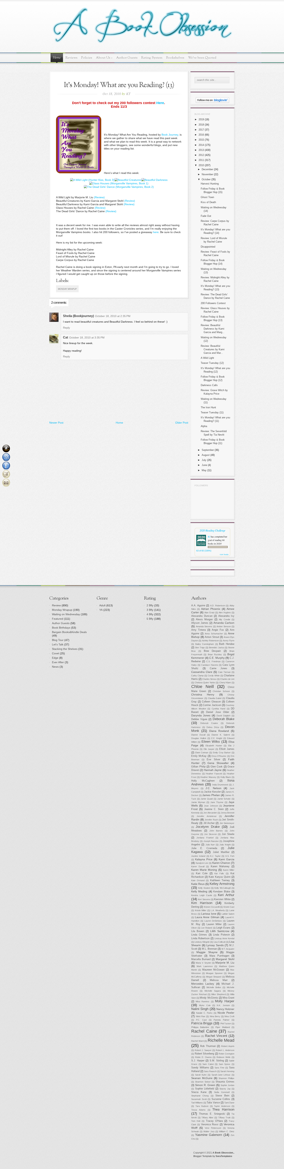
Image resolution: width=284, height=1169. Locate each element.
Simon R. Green (205, 1085)
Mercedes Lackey (202, 983)
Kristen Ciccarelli (211, 907)
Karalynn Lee (202, 863)
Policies (86, 58)
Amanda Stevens (204, 626)
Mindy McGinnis (209, 997)
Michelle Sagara (213, 991)
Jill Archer (209, 823)
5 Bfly (150, 618)
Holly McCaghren (203, 780)
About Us (104, 58)
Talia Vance (213, 1102)
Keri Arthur (226, 895)
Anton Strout (212, 637)
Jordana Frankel (204, 838)
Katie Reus (198, 883)
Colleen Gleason (211, 701)
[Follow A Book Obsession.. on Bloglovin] (212, 102)
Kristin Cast (229, 907)
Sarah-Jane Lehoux (221, 1075)
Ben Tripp (200, 647)
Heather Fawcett (214, 773)
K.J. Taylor (215, 856)
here (156, 232)
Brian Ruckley (215, 654)
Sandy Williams (200, 1067)
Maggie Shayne (207, 952)
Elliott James (226, 749)
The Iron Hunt (208, 407)
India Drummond (220, 785)
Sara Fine (219, 1067)
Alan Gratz (209, 612)
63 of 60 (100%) (203, 550)
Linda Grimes (199, 934)
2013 (201, 150)
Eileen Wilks (211, 741)
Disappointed (208, 246)
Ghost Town (207, 197)
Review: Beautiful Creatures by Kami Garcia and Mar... (212, 349)
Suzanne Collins (221, 1099)
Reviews (71, 58)
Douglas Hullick (198, 738)
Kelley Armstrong (222, 884)
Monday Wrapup (67, 289)
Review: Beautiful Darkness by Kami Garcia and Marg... (212, 329)
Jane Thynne (216, 802)
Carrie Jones (218, 668)
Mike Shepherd (218, 994)
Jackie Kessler (212, 791)
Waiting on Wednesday (66, 614)
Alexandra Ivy (226, 616)
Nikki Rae (200, 1016)
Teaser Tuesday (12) (212, 362)
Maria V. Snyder (203, 963)
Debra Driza (213, 727)
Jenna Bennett (227, 813)
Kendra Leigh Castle (201, 895)
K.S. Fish (229, 856)
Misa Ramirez (202, 1001)
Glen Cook (217, 766)
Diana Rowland (219, 730)
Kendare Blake (221, 891)
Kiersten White (222, 899)
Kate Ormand (198, 880)
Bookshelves (175, 58)
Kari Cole (201, 873)
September (208, 450)
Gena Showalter (218, 763)
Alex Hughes (225, 612)
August (206, 455)
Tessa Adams (198, 1110)
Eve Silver (213, 759)
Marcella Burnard (201, 959)
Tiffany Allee (207, 1117)
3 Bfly (150, 609)
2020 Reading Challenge (212, 530)
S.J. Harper (197, 1060)
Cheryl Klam (225, 682)
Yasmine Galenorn (208, 1135)
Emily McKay (199, 756)
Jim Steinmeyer (227, 823)
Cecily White (214, 675)
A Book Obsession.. (223, 1152)
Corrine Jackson (212, 705)
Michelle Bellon (214, 987)
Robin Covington (226, 1054)
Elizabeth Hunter (214, 745)
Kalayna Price (204, 859)
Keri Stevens (204, 899)
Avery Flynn (228, 640)
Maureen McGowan (213, 969)
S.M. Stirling (217, 1060)
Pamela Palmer (221, 1020)
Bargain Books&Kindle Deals (69, 632)
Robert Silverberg (204, 1053)
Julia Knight (224, 844)
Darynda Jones (200, 715)
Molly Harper (224, 1001)
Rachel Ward (197, 1041)
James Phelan (211, 795)
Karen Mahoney (220, 866)
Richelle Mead (221, 1040)
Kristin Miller (201, 910)
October (206, 179)
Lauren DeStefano (213, 921)
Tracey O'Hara (214, 1121)
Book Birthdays (61, 627)
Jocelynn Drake (207, 827)
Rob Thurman (208, 1046)
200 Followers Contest (213, 303)
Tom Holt (195, 1121)
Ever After (58, 662)
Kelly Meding (199, 891)
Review (56, 605)
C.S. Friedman (213, 661)
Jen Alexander (210, 813)
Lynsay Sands (215, 945)
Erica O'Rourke (219, 756)
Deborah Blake (224, 719)
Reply (66, 327)
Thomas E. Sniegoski (212, 1114)
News (55, 666)
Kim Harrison (201, 903)
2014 (201, 145)
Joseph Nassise (211, 841)
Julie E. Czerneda (204, 848)
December (207, 169)
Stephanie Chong (200, 1096)
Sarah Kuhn (201, 1075)
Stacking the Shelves (64, 648)
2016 (201, 134)
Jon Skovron (210, 834)
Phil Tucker (225, 1023)
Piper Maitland (222, 1027)
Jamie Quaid (207, 799)
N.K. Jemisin (223, 1005)
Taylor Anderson (222, 1106)
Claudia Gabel (215, 698)
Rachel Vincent (216, 1036)
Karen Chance (221, 862)
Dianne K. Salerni (221, 735)
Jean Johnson (211, 806)
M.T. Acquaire (228, 949)
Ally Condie (224, 619)
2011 (201, 160)
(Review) (99, 197)
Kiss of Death (208, 202)
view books (224, 554)
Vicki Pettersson (213, 1128)
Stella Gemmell (222, 1092)
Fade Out (206, 215)
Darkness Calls (209, 385)
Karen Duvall (197, 866)
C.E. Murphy (216, 657)
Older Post (181, 422)
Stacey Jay (225, 1089)
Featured (57, 618)
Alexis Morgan (204, 619)
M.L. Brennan (209, 949)
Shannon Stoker (203, 1082)
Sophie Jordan (227, 1085)
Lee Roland (206, 928)
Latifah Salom (228, 914)
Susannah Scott (199, 1099)
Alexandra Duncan (202, 616)
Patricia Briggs (202, 1023)
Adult (102, 605)
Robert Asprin (227, 1046)
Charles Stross (209, 679)
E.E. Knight (216, 738)
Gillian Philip (198, 766)
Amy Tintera (198, 630)
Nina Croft (229, 1016)
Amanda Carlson (223, 622)
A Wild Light (207, 357)
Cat (65, 337)
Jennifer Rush (211, 820)
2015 (201, 139)
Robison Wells (223, 1057)
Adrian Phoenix (210, 608)
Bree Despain (212, 651)
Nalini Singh (199, 1009)
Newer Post (56, 422)
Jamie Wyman (198, 802)
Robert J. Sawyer (203, 1050)
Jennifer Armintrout (206, 816)
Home (57, 58)
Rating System (151, 58)
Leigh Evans (223, 927)
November (207, 174)
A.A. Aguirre (198, 605)
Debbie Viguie (199, 719)
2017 (201, 129)
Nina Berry (215, 1016)
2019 (201, 119)
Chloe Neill (202, 686)
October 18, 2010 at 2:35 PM (112, 316)
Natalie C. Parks (204, 1013)
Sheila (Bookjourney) (78, 316)
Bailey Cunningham (204, 644)
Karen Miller (228, 870)
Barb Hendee (226, 644)
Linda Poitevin (221, 934)
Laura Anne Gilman (207, 917)
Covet (55, 653)
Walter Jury (209, 1131)
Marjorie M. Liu (224, 962)
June (204, 465)
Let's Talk (57, 644)
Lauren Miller (214, 924)
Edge (55, 657)
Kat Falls (219, 873)
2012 (201, 155)
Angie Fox (218, 630)
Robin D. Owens (203, 1057)
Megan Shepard (213, 977)
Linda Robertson (200, 938)
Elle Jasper (209, 749)
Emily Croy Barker (222, 752)
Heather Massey (208, 777)
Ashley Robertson (210, 640)
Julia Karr (210, 844)
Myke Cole (204, 1005)
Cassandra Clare (201, 671)
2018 (201, 124)
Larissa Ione (208, 913)
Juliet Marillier (221, 852)
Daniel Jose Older (217, 712)
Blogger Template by (212, 1156)
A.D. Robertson (217, 605)
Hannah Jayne (213, 770)
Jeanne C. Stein (214, 809)
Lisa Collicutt (219, 942)
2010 (201, 165)
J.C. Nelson (213, 788)
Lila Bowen (197, 931)
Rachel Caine (204, 1031)
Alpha (204, 426)
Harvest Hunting (210, 183)
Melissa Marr (219, 980)
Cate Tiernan (224, 672)
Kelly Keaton (204, 888)
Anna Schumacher (214, 633)
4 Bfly (150, 614)
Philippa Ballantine (200, 1027)
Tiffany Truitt (224, 1117)
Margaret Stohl (225, 959)
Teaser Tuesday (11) (212, 412)
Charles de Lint (227, 679)
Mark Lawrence (205, 966)
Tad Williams (197, 1102)
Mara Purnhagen (219, 956)
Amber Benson (224, 626)
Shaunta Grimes (225, 1081)
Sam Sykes (224, 1064)
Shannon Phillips (226, 1078)
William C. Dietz (226, 1131)
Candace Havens (209, 665)
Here (160, 103)
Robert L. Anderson (225, 1050)
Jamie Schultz (224, 799)
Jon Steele (228, 834)
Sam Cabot (208, 1064)
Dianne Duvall (198, 735)
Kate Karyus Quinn (219, 877)
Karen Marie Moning (204, 869)
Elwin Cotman (201, 752)
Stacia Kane (199, 1092)
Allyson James (199, 623)
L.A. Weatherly (218, 910)
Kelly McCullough (222, 888)
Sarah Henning (227, 1071)
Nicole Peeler (226, 1012)
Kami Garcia (226, 859)
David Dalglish (223, 715)
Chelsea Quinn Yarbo (205, 682)
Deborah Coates (209, 723)
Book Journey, (170, 134)
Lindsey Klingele (202, 942)
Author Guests (127, 58)
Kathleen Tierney (220, 880)
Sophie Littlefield (204, 1088)
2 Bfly (150, 605)
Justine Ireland (198, 856)
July (204, 460)
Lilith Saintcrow (219, 931)
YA (101, 609)
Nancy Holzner (225, 1009)
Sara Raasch (210, 1071)
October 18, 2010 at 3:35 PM (87, 337)
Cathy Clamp (197, 675)
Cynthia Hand (218, 709)
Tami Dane (229, 1102)
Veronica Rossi (209, 1124)
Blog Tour (58, 640)
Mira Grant (228, 997)
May (204, 470)
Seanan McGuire (202, 1078)
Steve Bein (222, 1095)
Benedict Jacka (216, 647)
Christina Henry (202, 694)
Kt (209, 536)
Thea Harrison (223, 1109)
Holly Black (225, 777)
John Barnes (216, 831)
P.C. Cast (201, 1020)
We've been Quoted (202, 58)
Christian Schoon (221, 691)
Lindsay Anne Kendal (224, 938)
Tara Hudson (202, 1106)
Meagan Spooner (214, 973)
